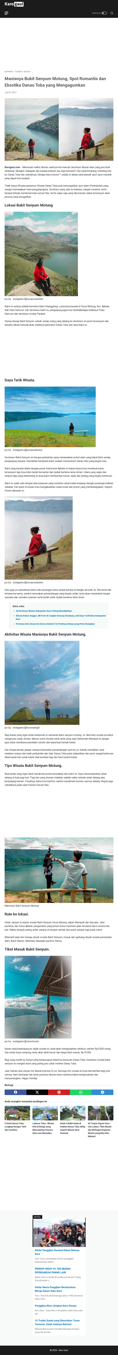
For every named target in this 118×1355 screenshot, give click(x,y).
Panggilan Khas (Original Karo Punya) (56, 1305)
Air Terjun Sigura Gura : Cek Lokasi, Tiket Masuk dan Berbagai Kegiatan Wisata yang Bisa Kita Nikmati (99, 1130)
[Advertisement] (59, 44)
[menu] (8, 13)
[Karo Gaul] (16, 4)
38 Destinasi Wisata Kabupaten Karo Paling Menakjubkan (44, 611)
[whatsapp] (81, 1092)
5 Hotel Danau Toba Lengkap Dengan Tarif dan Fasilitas (15, 1126)
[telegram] (102, 1092)
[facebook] (15, 1092)
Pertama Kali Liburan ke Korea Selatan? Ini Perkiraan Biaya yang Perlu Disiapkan (55, 624)
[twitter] (37, 1092)
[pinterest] (59, 1092)
